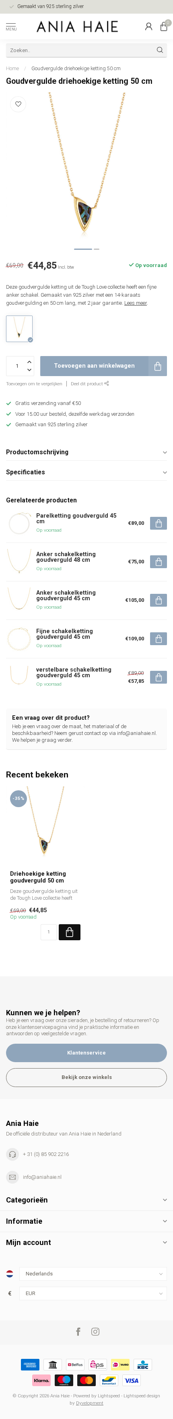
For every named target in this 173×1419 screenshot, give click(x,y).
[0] (164, 26)
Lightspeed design (142, 1396)
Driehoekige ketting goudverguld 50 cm (38, 877)
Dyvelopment (89, 1403)
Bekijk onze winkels (87, 1077)
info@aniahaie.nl (42, 1177)
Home (12, 68)
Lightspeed (109, 1396)
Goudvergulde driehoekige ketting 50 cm (76, 68)
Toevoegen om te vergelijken (34, 384)
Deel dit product (87, 384)
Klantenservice (86, 1053)
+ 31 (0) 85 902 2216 (46, 1154)
